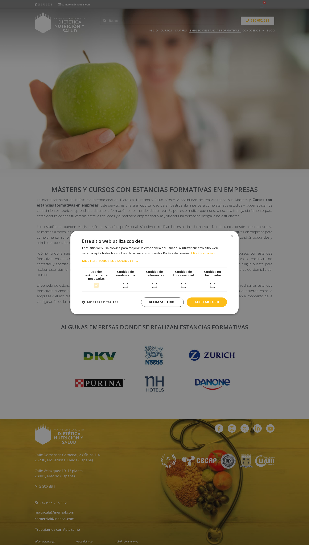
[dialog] (154, 272)
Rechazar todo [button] (162, 302)
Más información (203, 253)
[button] (154, 261)
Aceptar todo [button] (207, 302)
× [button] (231, 235)
